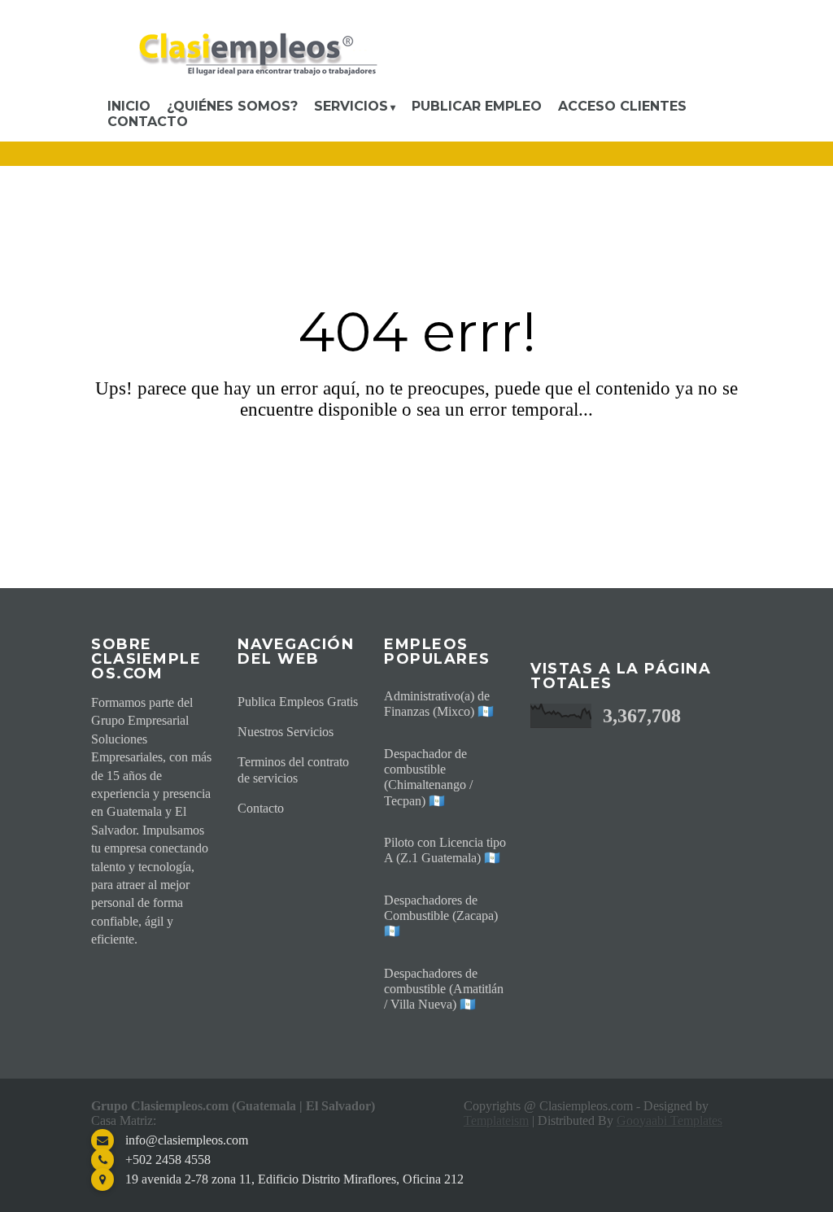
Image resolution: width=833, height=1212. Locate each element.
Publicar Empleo (477, 106)
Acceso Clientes (622, 106)
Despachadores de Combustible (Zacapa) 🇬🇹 (441, 915)
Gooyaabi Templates (669, 1120)
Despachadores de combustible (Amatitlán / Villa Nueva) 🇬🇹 (444, 988)
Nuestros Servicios (286, 732)
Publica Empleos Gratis (298, 701)
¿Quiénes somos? (232, 106)
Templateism (496, 1120)
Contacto (147, 121)
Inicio (128, 106)
